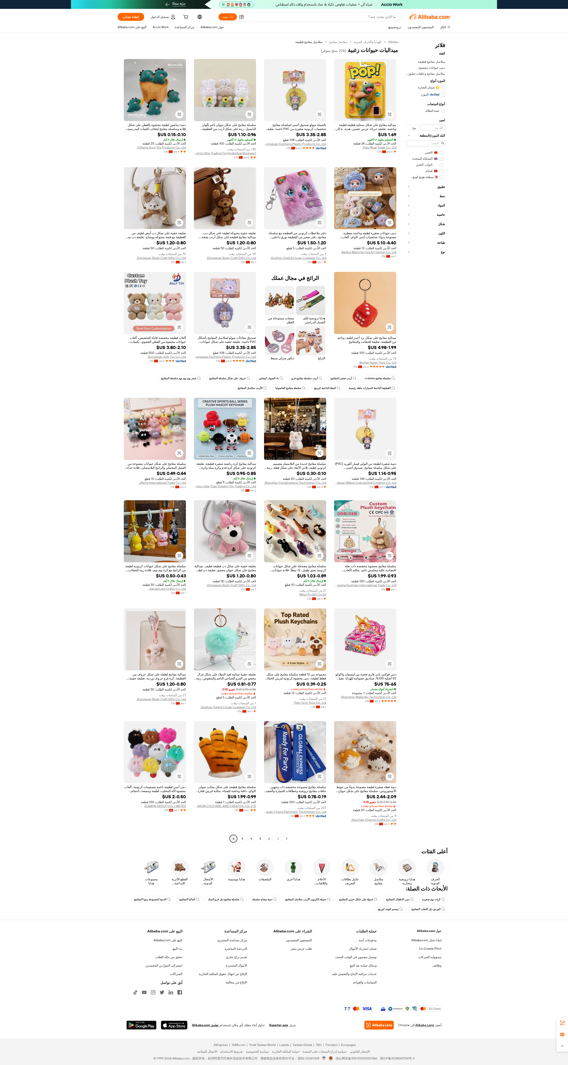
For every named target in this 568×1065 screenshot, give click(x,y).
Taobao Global (302, 1045)
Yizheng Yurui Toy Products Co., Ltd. (161, 147)
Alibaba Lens (424, 1025)
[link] (562, 1023)
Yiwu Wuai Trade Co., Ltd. (379, 147)
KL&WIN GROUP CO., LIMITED (165, 806)
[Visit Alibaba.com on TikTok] (135, 992)
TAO (318, 1045)
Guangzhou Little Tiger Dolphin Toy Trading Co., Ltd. (225, 486)
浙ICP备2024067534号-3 (397, 1058)
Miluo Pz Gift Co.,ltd (312, 594)
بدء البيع (177, 948)
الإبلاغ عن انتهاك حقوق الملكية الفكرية (223, 974)
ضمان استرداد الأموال (363, 948)
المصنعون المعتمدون (299, 940)
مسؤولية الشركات (430, 957)
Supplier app (278, 1025)
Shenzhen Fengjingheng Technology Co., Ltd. (295, 482)
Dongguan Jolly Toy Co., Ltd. (166, 357)
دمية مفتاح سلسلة (262, 899)
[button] (241, 17)
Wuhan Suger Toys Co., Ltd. (377, 362)
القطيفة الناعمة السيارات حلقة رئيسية (370, 388)
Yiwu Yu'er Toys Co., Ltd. (309, 702)
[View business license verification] (324, 1058)
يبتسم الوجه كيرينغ (388, 909)
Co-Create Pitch (430, 948)
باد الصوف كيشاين (269, 378)
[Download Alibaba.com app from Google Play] (141, 1025)
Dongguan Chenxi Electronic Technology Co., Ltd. (295, 812)
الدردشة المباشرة (236, 948)
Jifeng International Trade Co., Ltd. (162, 482)
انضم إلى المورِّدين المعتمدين (164, 965)
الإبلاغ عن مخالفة (236, 982)
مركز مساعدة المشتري (232, 940)
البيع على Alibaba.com (168, 940)
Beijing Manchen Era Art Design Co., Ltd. (368, 252)
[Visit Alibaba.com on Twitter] (162, 992)
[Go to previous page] (287, 839)
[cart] (185, 17)
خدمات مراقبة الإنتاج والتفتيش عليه (354, 974)
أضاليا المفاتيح (187, 899)
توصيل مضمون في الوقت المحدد (356, 957)
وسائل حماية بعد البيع (363, 965)
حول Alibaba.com (429, 931)
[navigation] (425, 440)
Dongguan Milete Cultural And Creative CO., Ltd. (365, 482)
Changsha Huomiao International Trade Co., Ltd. (365, 585)
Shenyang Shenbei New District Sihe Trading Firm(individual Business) (225, 153)
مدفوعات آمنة (368, 940)
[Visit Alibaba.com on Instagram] (153, 992)
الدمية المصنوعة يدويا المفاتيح (150, 899)
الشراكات (176, 974)
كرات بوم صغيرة (431, 899)
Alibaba (393, 42)
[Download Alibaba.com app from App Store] (174, 1025)
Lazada (284, 1045)
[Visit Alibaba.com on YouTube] (144, 992)
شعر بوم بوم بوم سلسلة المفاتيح (178, 378)
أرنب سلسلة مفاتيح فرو (305, 378)
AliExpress (221, 1045)
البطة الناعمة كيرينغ (325, 388)
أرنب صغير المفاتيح (341, 378)
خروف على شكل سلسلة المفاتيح (227, 378)
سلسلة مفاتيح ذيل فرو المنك (223, 899)
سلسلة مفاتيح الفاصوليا (288, 388)
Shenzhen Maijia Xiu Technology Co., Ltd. (368, 697)
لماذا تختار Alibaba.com (426, 940)
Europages (348, 1045)
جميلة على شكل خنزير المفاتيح (356, 899)
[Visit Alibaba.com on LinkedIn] (171, 992)
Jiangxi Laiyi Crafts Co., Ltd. (167, 588)
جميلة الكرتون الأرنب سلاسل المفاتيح (305, 899)
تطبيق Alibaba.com (205, 1025)
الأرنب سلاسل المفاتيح (250, 388)
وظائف (437, 965)
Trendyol (331, 1045)
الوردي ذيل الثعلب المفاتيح (425, 909)
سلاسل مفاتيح (338, 42)
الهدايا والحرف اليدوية (367, 42)
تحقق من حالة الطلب (168, 957)
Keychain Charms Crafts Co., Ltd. (373, 820)
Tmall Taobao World (262, 1045)
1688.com (238, 1045)
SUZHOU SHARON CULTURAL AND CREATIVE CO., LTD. (225, 806)
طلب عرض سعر (301, 948)
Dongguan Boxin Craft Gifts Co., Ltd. (231, 258)
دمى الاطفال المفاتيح (397, 899)
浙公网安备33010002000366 (356, 1058)
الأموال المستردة (236, 965)
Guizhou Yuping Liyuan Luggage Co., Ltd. (298, 258)
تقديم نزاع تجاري (236, 957)
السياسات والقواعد (365, 982)
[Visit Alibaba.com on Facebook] (179, 992)
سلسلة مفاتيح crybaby (378, 378)
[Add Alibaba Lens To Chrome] (379, 1025)
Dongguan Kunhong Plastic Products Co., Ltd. (295, 144)
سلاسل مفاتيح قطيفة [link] (308, 42)
